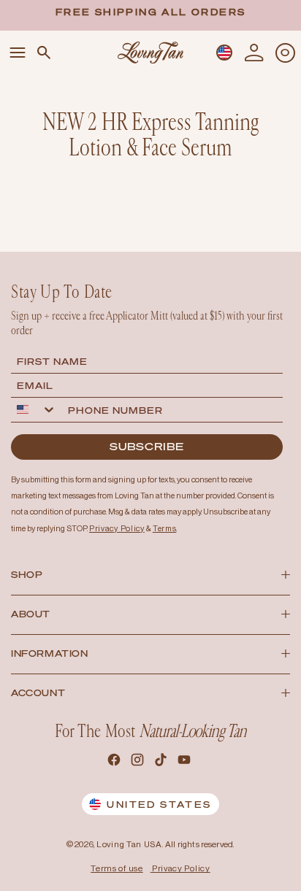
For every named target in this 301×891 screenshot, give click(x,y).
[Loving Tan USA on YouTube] (185, 761)
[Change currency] (224, 53)
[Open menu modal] (17, 53)
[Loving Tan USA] (150, 52)
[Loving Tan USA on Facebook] (115, 761)
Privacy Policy (181, 868)
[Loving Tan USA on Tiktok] (162, 761)
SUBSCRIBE (147, 446)
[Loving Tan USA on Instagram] (139, 761)
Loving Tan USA (129, 844)
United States (159, 804)
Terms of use (116, 868)
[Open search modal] (43, 53)
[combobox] (36, 410)
